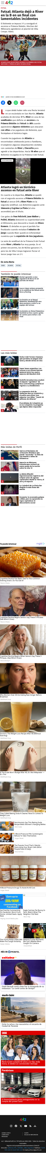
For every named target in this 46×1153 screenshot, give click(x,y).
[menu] (2, 3)
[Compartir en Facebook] (3, 103)
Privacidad (5, 1136)
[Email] (22, 103)
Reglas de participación (31, 1134)
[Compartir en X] (9, 103)
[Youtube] (25, 1126)
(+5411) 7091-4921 (17, 1150)
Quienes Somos (6, 1133)
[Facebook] (16, 1126)
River (3, 265)
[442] (23, 1119)
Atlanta (10, 265)
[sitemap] (35, 1126)
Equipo (26, 1133)
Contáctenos (5, 1134)
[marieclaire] (23, 995)
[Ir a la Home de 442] (9, 4)
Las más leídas (9, 353)
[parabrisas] (23, 1071)
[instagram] (11, 1126)
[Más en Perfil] (13, 952)
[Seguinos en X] (21, 1126)
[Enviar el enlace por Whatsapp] (16, 103)
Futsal (18, 265)
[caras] (23, 1033)
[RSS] (30, 1126)
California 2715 (12, 1148)
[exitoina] (23, 958)
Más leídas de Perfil (11, 447)
